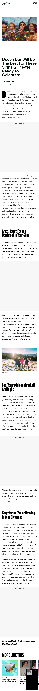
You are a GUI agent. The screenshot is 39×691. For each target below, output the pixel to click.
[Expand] (28, 670)
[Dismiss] (35, 670)
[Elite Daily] (6, 3)
